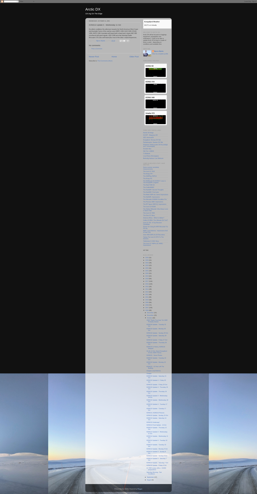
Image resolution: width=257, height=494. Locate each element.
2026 (147, 257)
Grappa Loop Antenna (154, 371)
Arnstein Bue (147, 148)
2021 (147, 270)
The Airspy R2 (147, 178)
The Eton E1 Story (149, 215)
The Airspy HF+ (148, 173)
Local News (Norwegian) (151, 156)
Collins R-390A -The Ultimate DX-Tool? (155, 220)
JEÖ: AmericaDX (148, 137)
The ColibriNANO (148, 187)
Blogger (139, 489)
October (149, 318)
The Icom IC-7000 (149, 213)
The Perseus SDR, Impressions (153, 202)
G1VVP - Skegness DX (150, 135)
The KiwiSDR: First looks (151, 192)
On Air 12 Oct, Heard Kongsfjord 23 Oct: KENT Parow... (157, 351)
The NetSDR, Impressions (151, 197)
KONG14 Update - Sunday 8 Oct (157, 456)
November (150, 315)
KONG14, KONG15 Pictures (155, 413)
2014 (147, 289)
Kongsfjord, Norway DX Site (152, 140)
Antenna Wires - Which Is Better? (153, 218)
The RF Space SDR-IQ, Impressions (154, 204)
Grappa (149, 373)
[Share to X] (124, 41)
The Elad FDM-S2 (149, 185)
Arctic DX (92, 9)
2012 (147, 294)
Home (114, 57)
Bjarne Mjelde (159, 51)
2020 (147, 273)
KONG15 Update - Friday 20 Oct (157, 384)
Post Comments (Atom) (105, 61)
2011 (147, 297)
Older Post (134, 57)
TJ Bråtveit (146, 153)
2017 (147, 281)
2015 (147, 286)
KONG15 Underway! (153, 422)
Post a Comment (96, 48)
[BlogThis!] (122, 41)
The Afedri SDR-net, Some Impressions (155, 194)
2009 (147, 302)
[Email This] (120, 41)
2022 (147, 268)
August (149, 480)
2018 (147, 278)
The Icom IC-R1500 (149, 206)
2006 (147, 310)
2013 (147, 292)
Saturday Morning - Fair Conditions (154, 473)
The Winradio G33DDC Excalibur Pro (155, 199)
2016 (147, 284)
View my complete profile (160, 54)
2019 (147, 276)
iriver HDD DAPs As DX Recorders (154, 234)
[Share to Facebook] (126, 41)
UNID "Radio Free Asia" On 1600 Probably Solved (157, 321)
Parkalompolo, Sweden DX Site (153, 142)
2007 (147, 307)
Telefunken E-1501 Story (151, 241)
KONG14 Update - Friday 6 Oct (156, 465)
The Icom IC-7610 (149, 171)
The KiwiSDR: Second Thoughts (153, 190)
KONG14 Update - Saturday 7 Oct (157, 463)
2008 (147, 305)
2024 (147, 263)
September (150, 477)
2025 (147, 260)
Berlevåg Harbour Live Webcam (153, 158)
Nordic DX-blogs (148, 132)
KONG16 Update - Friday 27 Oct (157, 340)
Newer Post (94, 57)
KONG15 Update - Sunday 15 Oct (157, 415)
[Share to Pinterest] (128, 41)
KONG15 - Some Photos (154, 355)
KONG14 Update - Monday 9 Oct (157, 449)
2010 (147, 300)
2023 (147, 265)
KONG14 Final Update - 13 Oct (156, 425)
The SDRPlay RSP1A (150, 176)
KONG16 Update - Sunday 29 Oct (157, 333)
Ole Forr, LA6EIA (148, 151)
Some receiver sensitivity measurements (151, 168)
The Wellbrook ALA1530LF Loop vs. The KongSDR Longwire (154, 181)
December (150, 312)
